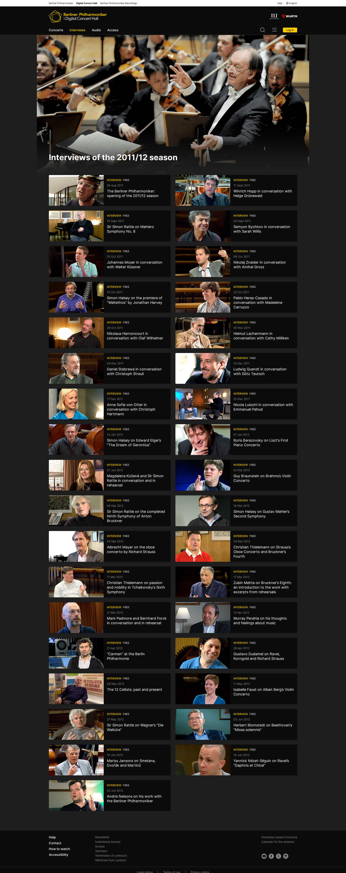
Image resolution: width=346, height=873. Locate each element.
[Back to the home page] (78, 16)
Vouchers (101, 851)
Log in (290, 30)
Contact (55, 843)
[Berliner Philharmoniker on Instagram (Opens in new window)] (285, 856)
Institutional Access (107, 841)
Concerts (56, 30)
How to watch (59, 849)
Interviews (77, 30)
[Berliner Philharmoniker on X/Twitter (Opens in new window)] (278, 856)
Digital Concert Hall (86, 3)
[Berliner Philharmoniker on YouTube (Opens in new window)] (264, 856)
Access (113, 30)
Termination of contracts (111, 855)
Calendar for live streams (278, 841)
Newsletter (102, 837)
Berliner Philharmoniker (61, 3)
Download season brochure (279, 837)
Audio (96, 30)
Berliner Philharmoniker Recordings (118, 3)
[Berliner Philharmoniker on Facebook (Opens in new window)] (271, 856)
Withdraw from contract (110, 860)
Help (280, 3)
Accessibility (58, 855)
